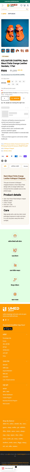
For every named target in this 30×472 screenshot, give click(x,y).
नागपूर (8, 435)
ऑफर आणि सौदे (6, 344)
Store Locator (6, 403)
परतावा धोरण (5, 377)
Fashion (13, 144)
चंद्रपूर (9, 427)
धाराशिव (14, 427)
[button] (5, 78)
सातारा (15, 442)
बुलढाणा (4, 427)
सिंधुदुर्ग (19, 442)
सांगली (10, 442)
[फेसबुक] (2, 161)
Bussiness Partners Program (10, 400)
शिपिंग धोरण (5, 374)
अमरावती (16, 424)
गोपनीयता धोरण (6, 350)
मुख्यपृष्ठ (4, 13)
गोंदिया (4, 431)
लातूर (4, 435)
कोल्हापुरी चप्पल (22, 146)
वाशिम (10, 446)
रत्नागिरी (20, 439)
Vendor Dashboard (7, 394)
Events (4, 341)
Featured (17, 144)
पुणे (12, 439)
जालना (17, 431)
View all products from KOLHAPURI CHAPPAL (13, 74)
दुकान (26, 146)
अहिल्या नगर (5, 424)
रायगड (15, 439)
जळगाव (13, 431)
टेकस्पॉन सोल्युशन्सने (21, 454)
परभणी (8, 439)
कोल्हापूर (22, 431)
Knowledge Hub (7, 338)
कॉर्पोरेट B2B (5, 368)
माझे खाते (5, 388)
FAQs (4, 356)
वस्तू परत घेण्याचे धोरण (7, 371)
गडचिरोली (22, 427)
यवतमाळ (15, 446)
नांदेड (16, 435)
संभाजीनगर (5, 442)
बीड (21, 424)
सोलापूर (24, 442)
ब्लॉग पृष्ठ (5, 347)
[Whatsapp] (5, 161)
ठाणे (4, 446)
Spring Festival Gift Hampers (10, 146)
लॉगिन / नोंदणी (6, 391)
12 (17, 84)
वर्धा (7, 446)
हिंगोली (8, 431)
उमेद (9, 454)
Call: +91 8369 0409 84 (9, 380)
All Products (11, 13)
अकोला (11, 424)
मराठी (26, 1)
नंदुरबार (12, 435)
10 (8, 84)
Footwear (22, 144)
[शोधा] (27, 9)
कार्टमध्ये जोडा (16, 98)
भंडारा (24, 424)
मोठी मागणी (5, 365)
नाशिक (20, 435)
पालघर (4, 439)
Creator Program (7, 397)
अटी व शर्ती (5, 353)
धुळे (18, 427)
